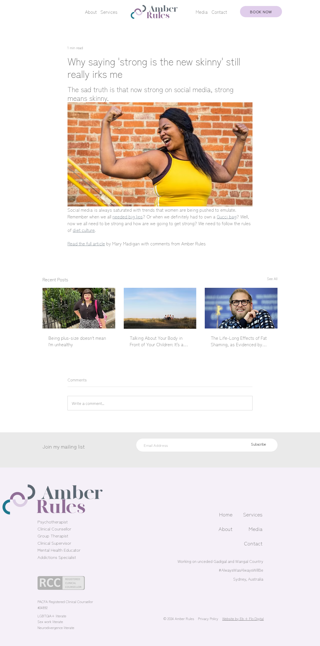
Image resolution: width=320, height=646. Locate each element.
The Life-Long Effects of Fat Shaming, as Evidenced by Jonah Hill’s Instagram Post (239, 340)
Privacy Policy (208, 618)
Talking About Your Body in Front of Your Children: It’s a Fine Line (157, 340)
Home (225, 514)
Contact (219, 11)
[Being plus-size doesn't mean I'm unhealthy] (78, 308)
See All (272, 278)
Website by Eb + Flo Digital (243, 618)
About (91, 11)
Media (202, 11)
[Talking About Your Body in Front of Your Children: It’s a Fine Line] (160, 308)
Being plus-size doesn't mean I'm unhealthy (77, 340)
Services (109, 11)
